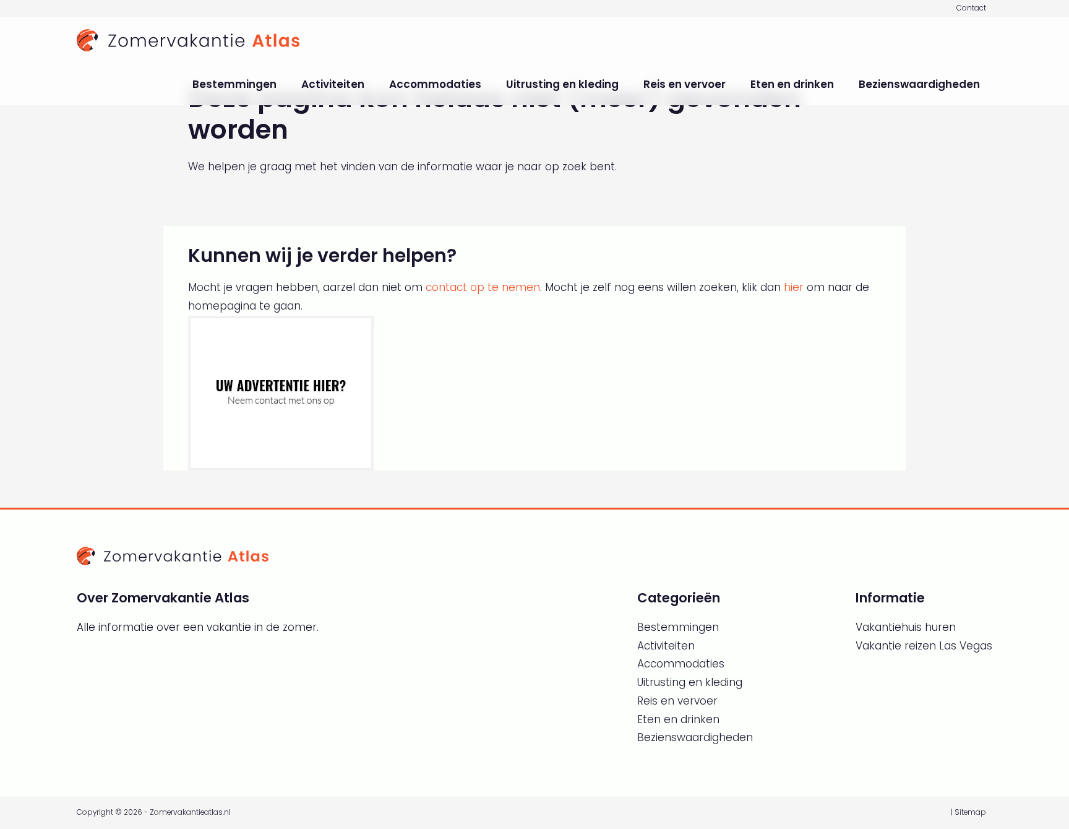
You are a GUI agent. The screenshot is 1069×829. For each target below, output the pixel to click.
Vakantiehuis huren (906, 627)
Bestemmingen (234, 84)
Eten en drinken (792, 84)
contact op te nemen (483, 287)
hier (794, 287)
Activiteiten (332, 84)
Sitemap (970, 812)
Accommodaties (435, 84)
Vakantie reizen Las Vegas (924, 645)
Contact (971, 8)
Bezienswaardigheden (919, 84)
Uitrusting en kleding (562, 84)
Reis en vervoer (684, 84)
